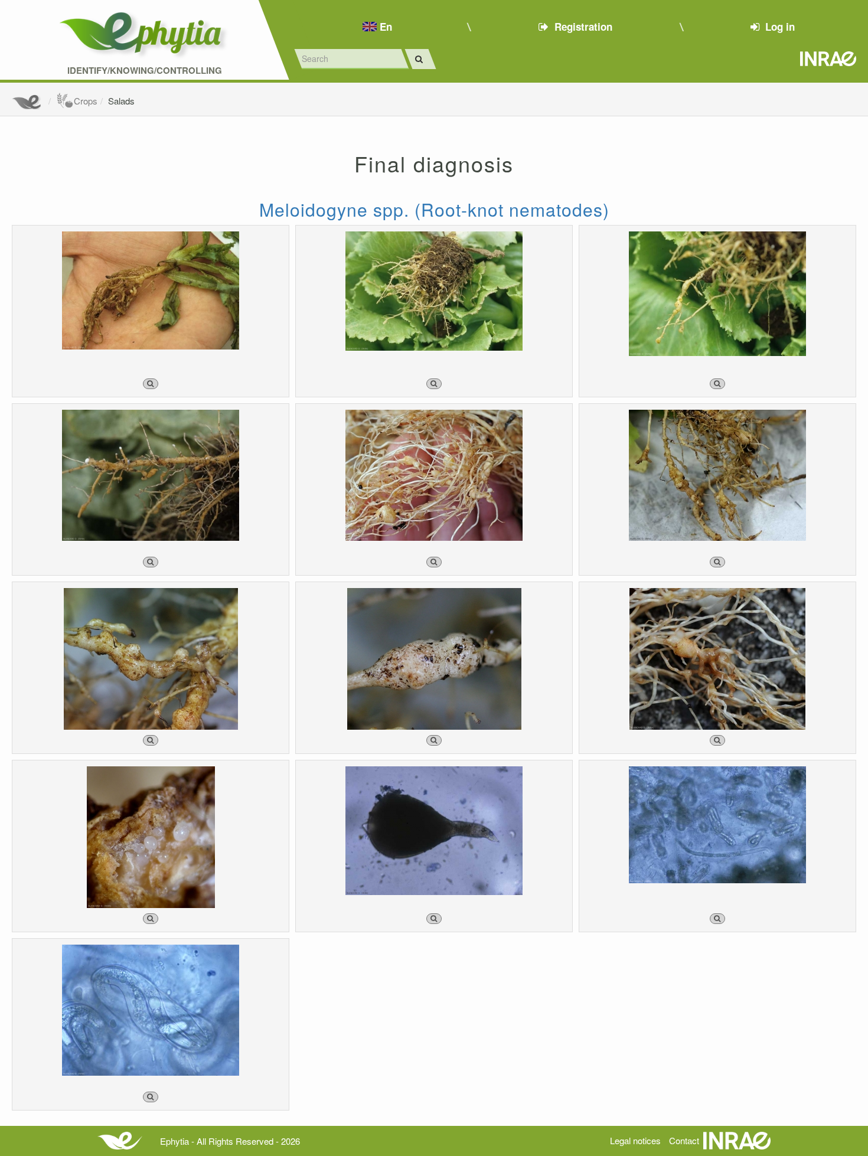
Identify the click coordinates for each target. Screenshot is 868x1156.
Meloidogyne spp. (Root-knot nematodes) (434, 209)
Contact (684, 1140)
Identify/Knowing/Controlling (144, 70)
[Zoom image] (150, 383)
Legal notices (635, 1140)
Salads (121, 100)
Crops (85, 100)
